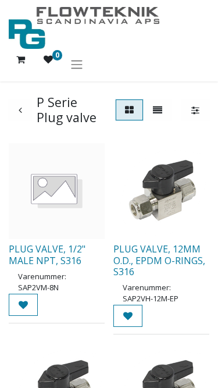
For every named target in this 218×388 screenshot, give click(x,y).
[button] (23, 305)
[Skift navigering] (77, 64)
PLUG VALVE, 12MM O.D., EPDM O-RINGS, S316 (159, 260)
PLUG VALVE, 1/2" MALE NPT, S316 (47, 254)
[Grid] (129, 110)
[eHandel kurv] (20, 64)
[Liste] (157, 110)
